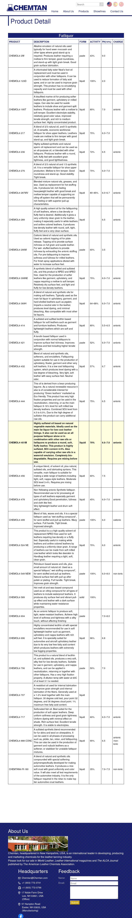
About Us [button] (68, 11)
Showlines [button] (100, 11)
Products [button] (84, 11)
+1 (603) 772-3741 (31, 882)
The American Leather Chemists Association (48, 864)
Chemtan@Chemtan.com (34, 877)
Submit (74, 902)
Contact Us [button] (116, 11)
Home (54, 11)
